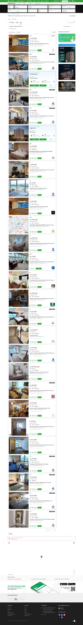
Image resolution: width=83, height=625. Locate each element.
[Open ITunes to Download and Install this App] (64, 584)
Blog (34, 1)
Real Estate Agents (28, 614)
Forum (26, 610)
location (30, 6)
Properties (12, 1)
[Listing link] (32, 43)
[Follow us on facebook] (59, 615)
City (15, 6)
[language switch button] (70, 1)
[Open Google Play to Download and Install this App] (71, 584)
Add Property (27, 615)
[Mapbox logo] (10, 574)
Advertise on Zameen (11, 614)
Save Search (73, 15)
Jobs (8, 610)
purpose (9, 6)
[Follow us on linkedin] (62, 618)
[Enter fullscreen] (74, 543)
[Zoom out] (74, 572)
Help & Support (10, 612)
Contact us (10, 609)
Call (40, 50)
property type (51, 6)
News (26, 609)
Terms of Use (10, 615)
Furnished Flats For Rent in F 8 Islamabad (38, 579)
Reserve (35, 85)
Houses (17, 23)
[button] (10, 7)
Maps (38, 1)
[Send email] (30, 50)
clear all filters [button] (14, 19)
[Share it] (26, 69)
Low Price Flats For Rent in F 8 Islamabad (62, 579)
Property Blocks (20, 1)
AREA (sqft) (64, 6)
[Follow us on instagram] (62, 615)
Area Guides (29, 1)
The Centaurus (13, 28)
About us (9, 607)
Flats (21, 23)
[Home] (8, 1)
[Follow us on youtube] (64, 615)
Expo (25, 612)
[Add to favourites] (27, 69)
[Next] (55, 530)
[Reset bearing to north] (74, 574)
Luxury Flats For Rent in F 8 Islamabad (14, 579)
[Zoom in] (74, 571)
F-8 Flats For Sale (71, 22)
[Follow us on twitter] (59, 618)
